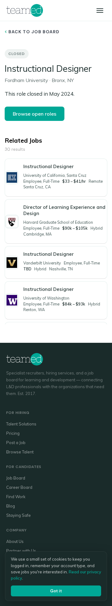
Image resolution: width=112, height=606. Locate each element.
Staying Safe (18, 515)
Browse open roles (34, 114)
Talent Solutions (21, 423)
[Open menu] (100, 10)
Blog (10, 505)
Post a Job (16, 442)
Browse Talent (20, 451)
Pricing (13, 433)
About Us (15, 541)
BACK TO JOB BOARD (33, 31)
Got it (56, 591)
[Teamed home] (24, 10)
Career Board (19, 487)
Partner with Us (21, 550)
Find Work (16, 496)
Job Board (15, 477)
